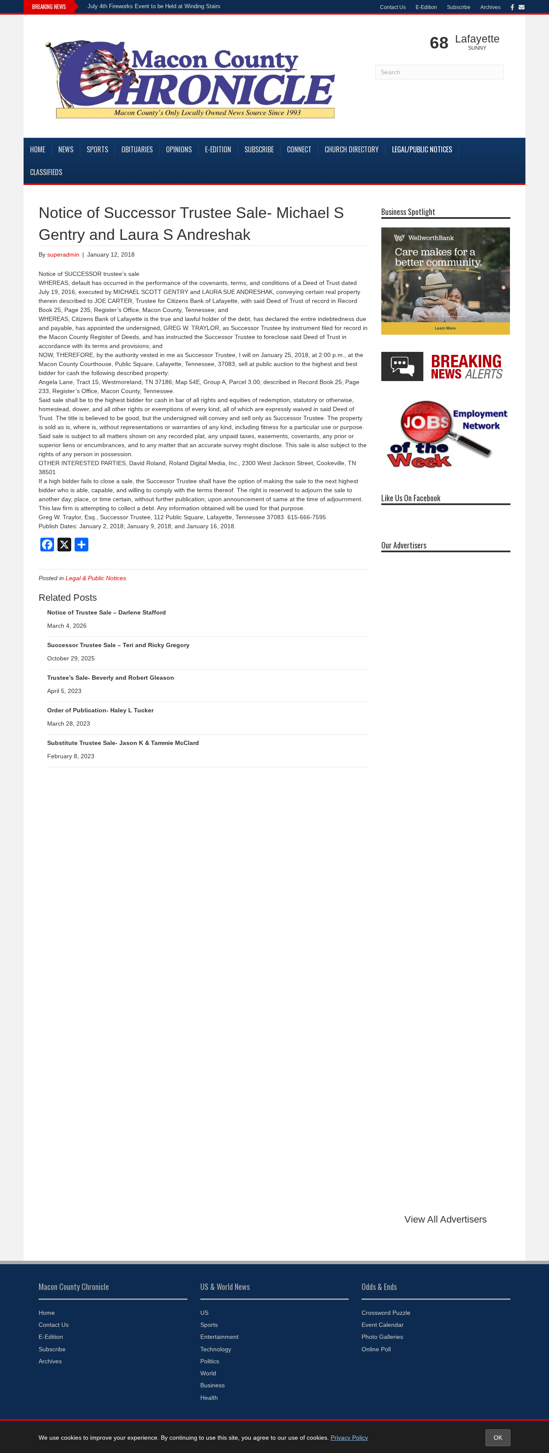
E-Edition (426, 7)
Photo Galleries (382, 1336)
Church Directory (352, 149)
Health (209, 1397)
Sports (97, 149)
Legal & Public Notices (96, 578)
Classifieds (46, 172)
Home (37, 149)
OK (498, 1437)
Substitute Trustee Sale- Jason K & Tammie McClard (123, 742)
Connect (299, 149)
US (204, 1312)
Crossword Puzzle (386, 1312)
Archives (490, 7)
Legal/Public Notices (422, 149)
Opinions (179, 149)
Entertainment (219, 1336)
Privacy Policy (349, 1437)
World (208, 1373)
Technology (215, 1349)
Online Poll (376, 1349)
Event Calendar (383, 1324)
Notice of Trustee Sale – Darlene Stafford (106, 612)
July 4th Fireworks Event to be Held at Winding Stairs (153, 6)
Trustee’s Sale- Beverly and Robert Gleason (110, 677)
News (65, 149)
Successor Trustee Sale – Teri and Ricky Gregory (118, 645)
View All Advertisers (445, 1219)
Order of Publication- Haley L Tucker (100, 710)
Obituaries (137, 149)
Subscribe (459, 7)
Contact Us (393, 7)
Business (212, 1385)
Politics (209, 1361)
